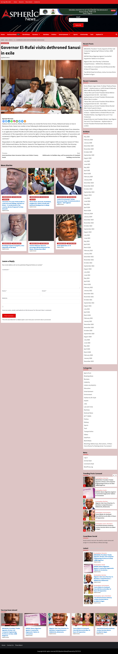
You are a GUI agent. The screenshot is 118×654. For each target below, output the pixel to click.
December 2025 (89, 146)
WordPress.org (88, 467)
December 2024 (89, 183)
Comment (5, 269)
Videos (86, 435)
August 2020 (87, 337)
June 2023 (87, 238)
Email (44, 291)
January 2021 (88, 321)
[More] (25, 121)
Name (4, 291)
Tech (91, 34)
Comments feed (89, 464)
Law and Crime (88, 407)
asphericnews (5, 57)
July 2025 (87, 161)
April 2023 (87, 244)
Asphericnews (5, 210)
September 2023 (89, 229)
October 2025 (88, 152)
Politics (53, 34)
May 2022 (86, 278)
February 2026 (88, 140)
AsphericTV (99, 34)
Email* (78, 17)
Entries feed (88, 461)
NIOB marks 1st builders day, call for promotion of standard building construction (61, 155)
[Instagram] (14, 121)
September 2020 (89, 334)
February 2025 (88, 177)
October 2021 (88, 300)
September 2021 (89, 303)
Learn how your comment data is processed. (38, 319)
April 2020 (87, 349)
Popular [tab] (92, 548)
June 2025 (87, 164)
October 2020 (88, 330)
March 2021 (87, 315)
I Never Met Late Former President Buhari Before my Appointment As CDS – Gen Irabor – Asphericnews (99, 95)
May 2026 (86, 137)
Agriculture (87, 373)
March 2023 (87, 247)
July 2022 (87, 272)
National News (13, 34)
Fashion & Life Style (90, 398)
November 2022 (89, 260)
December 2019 (89, 361)
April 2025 (87, 170)
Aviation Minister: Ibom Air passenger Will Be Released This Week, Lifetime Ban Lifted (40, 247)
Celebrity (87, 382)
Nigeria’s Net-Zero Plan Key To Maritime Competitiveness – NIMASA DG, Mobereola (97, 63)
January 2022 (88, 290)
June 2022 (87, 275)
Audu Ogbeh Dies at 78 (64, 245)
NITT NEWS (87, 416)
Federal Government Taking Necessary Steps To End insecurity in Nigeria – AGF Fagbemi (68, 201)
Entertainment (63, 34)
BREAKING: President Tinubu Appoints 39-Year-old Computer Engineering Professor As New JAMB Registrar (99, 51)
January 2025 (88, 180)
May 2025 (86, 167)
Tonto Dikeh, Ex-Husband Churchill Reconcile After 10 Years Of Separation (99, 68)
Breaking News (7, 197)
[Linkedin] (9, 121)
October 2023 (88, 226)
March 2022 (87, 284)
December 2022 (89, 257)
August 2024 (87, 195)
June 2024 (87, 201)
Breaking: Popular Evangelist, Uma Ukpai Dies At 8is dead (13, 246)
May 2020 (86, 346)
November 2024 (89, 186)
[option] (100, 482)
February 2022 (88, 287)
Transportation (88, 431)
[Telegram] (19, 121)
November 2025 (89, 149)
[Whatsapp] (11, 121)
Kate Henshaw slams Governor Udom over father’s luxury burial (20, 155)
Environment (88, 394)
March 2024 (87, 210)
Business (35, 34)
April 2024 (87, 207)
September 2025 (89, 155)
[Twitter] (6, 121)
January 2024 (88, 217)
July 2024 (87, 198)
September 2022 (89, 266)
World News (26, 34)
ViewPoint (6, 199)
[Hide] (0, 13)
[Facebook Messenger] (22, 121)
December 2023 (89, 220)
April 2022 (87, 281)
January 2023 (88, 254)
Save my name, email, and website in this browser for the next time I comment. (27, 310)
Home (15, 2)
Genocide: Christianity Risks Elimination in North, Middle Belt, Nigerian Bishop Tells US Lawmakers (105, 527)
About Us (21, 2)
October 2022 (88, 263)
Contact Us (37, 2)
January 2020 (88, 358)
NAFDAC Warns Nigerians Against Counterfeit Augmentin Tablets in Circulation (98, 57)
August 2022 (87, 269)
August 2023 (87, 232)
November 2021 (89, 297)
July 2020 (87, 340)
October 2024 (88, 189)
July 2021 (87, 309)
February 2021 (88, 318)
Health (86, 401)
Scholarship (84, 34)
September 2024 (89, 192)
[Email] (17, 121)
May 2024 (86, 204)
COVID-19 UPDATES (90, 385)
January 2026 (88, 143)
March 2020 (87, 352)
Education (87, 388)
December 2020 (89, 324)
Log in (86, 458)
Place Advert (29, 2)
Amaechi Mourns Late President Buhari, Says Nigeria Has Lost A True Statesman (99, 115)
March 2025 (87, 174)
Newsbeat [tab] (100, 548)
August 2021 (87, 306)
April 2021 (87, 312)
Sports (75, 34)
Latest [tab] (85, 548)
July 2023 (87, 235)
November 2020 (89, 327)
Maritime (46, 34)
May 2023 (86, 241)
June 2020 (87, 343)
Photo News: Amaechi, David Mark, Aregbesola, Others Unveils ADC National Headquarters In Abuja (40, 203)
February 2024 (88, 214)
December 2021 (89, 294)
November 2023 (89, 223)
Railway (86, 422)
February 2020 (88, 355)
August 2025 (87, 158)
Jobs (85, 404)
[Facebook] (3, 121)
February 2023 (88, 250)
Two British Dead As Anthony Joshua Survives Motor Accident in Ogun (100, 73)
